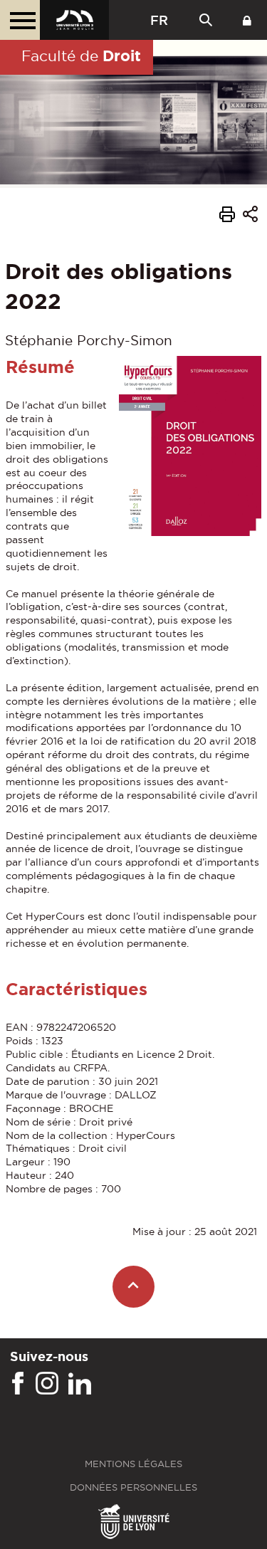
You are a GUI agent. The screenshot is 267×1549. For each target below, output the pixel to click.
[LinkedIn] (79, 1384)
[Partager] (250, 216)
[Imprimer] (227, 216)
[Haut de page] (133, 1287)
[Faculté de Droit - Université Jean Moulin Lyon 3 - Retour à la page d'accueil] (74, 20)
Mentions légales (133, 1464)
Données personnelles (133, 1487)
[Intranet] (247, 20)
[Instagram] (47, 1384)
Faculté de (81, 55)
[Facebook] (18, 1384)
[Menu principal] (20, 20)
